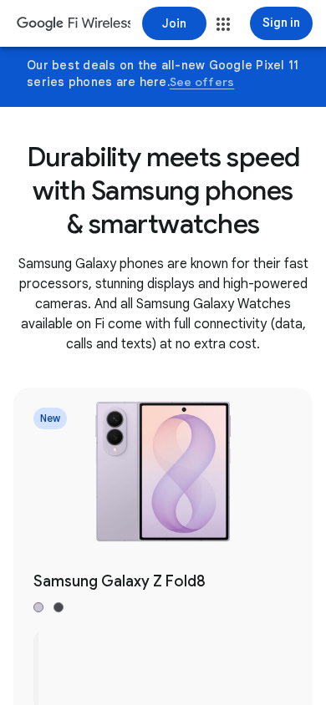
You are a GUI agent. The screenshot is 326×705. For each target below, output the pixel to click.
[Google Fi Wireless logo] (73, 25)
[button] (223, 24)
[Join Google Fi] (174, 23)
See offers (202, 81)
